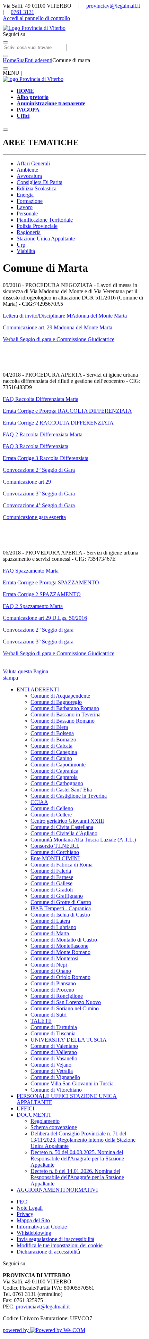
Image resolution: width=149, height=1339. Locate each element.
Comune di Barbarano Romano (64, 708)
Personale (27, 213)
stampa (10, 678)
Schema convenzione (53, 1127)
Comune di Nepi (48, 965)
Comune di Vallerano (53, 1052)
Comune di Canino (51, 758)
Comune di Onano (50, 971)
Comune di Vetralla (51, 1071)
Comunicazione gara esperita (34, 517)
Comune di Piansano (53, 983)
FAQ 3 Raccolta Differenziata (35, 446)
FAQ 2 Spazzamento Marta (33, 606)
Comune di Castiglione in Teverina (68, 796)
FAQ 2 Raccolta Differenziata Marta (42, 434)
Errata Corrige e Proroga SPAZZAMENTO (51, 582)
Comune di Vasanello (53, 1058)
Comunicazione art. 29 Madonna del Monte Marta (57, 327)
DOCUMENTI (34, 1115)
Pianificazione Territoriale (45, 220)
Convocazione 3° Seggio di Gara (39, 493)
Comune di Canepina (53, 752)
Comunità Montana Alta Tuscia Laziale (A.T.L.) (83, 840)
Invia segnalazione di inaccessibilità (55, 1239)
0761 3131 (22, 12)
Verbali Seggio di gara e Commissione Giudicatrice (58, 339)
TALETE (41, 1021)
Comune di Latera (50, 921)
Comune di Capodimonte (58, 764)
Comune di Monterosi (54, 958)
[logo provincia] (74, 28)
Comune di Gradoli (51, 890)
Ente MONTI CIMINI (55, 858)
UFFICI (25, 1108)
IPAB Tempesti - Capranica (60, 908)
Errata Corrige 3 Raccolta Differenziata (45, 458)
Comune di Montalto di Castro (63, 940)
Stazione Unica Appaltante (46, 238)
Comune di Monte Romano (60, 952)
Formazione (30, 201)
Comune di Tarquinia (53, 1027)
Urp (21, 245)
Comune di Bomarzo (53, 739)
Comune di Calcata (51, 746)
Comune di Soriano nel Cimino (64, 1008)
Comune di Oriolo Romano (60, 977)
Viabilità (26, 251)
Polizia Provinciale (37, 226)
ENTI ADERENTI (38, 689)
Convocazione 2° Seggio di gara (38, 630)
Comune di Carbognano (56, 783)
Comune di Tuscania (53, 1033)
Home (9, 60)
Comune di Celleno (51, 808)
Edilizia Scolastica (36, 188)
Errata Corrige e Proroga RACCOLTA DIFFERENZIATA (67, 411)
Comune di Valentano (54, 1046)
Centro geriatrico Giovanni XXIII (67, 821)
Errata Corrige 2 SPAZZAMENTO (42, 594)
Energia (25, 195)
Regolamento (45, 1121)
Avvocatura (29, 176)
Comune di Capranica (54, 771)
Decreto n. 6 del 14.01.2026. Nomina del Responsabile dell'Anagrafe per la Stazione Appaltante (77, 1177)
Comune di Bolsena (52, 733)
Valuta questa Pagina (25, 671)
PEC (22, 1202)
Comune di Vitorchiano (56, 1090)
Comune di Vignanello (55, 1077)
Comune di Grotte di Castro (60, 902)
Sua (20, 60)
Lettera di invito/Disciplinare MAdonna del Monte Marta (65, 316)
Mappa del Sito (33, 1220)
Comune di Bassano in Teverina (65, 714)
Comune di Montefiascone (59, 946)
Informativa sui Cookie (42, 1227)
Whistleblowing (34, 1233)
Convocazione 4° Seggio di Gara (39, 505)
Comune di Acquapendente (60, 696)
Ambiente (27, 170)
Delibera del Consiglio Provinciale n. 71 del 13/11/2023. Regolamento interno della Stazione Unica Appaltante (82, 1140)
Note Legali (30, 1208)
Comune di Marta (49, 933)
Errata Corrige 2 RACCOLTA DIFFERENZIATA (58, 423)
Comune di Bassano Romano (62, 721)
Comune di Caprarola (54, 777)
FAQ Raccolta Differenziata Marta (40, 399)
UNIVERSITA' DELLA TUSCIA (68, 1040)
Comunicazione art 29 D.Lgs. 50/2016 (45, 618)
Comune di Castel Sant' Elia (61, 789)
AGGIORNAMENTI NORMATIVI (57, 1190)
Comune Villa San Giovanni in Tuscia (72, 1083)
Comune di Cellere (51, 815)
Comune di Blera (49, 727)
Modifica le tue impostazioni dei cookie (60, 1245)
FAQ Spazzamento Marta (31, 571)
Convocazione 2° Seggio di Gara (39, 470)
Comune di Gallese (51, 883)
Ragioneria (29, 232)
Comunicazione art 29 (27, 482)
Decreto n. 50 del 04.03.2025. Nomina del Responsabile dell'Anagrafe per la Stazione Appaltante (77, 1158)
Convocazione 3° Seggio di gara (38, 641)
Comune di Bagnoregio (56, 702)
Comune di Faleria (50, 871)
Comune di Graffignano (56, 896)
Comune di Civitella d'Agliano (63, 833)
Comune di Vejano (50, 1065)
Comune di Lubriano (53, 927)
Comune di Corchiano (54, 852)
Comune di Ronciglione (56, 996)
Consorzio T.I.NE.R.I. (54, 846)
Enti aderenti (38, 60)
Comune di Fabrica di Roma (61, 865)
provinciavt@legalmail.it (113, 6)
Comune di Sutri (48, 1015)
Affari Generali (33, 163)
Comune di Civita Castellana (61, 827)
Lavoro (25, 207)
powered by (16, 1330)
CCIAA (39, 802)
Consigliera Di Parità (39, 182)
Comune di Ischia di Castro (60, 915)
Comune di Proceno (52, 990)
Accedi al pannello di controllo (36, 18)
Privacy (25, 1214)
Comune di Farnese (51, 877)
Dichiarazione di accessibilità (48, 1252)
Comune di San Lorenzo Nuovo (65, 1002)
